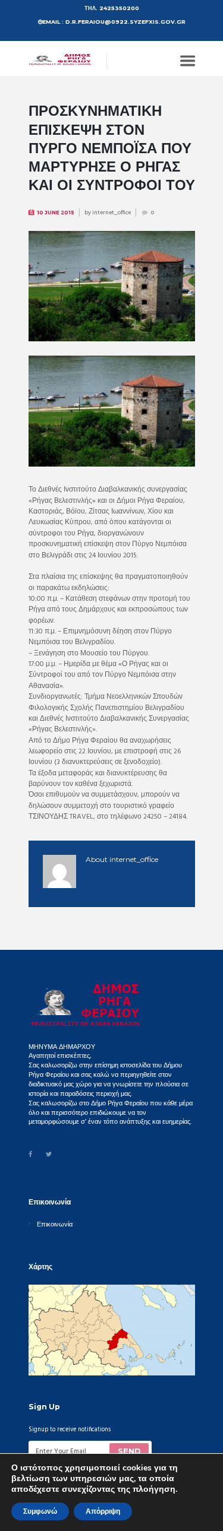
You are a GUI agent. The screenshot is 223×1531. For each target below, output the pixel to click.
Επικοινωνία (55, 1225)
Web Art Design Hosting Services (73, 1504)
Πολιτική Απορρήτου (100, 1493)
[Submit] (128, 1451)
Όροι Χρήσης (47, 1493)
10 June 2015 (55, 212)
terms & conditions (114, 1469)
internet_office (111, 212)
